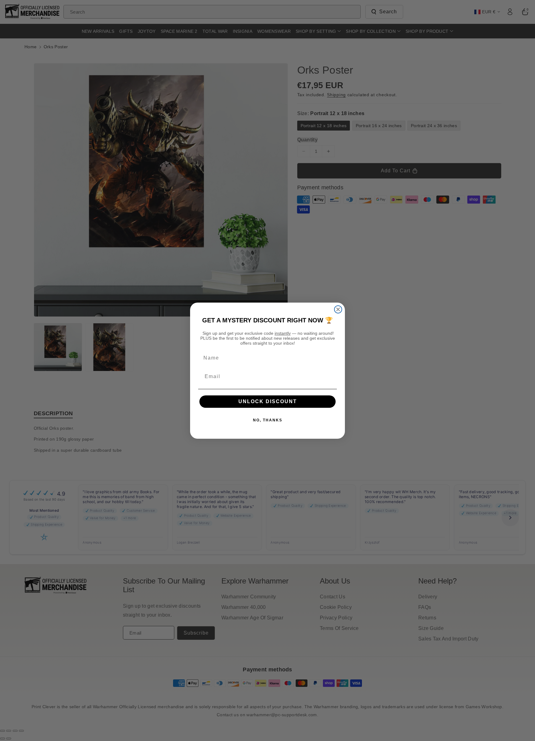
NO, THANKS (267, 420)
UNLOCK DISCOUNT (267, 401)
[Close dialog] (338, 309)
